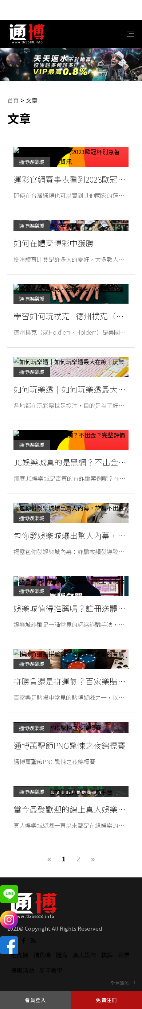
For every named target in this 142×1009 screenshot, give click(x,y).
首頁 (13, 100)
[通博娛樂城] (27, 32)
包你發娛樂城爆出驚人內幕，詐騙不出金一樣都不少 (69, 536)
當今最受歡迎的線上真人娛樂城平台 (69, 810)
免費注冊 (106, 1000)
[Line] (9, 894)
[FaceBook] (9, 945)
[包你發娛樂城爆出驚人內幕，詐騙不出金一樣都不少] (71, 513)
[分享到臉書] (23, 939)
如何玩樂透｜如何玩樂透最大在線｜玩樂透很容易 (69, 390)
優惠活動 (22, 970)
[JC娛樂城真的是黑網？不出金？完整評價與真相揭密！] (71, 440)
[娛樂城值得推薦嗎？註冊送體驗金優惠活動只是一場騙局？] (71, 586)
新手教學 (51, 970)
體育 (62, 954)
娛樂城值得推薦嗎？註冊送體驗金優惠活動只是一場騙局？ (69, 609)
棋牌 (107, 954)
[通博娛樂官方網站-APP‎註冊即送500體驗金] (71, 64)
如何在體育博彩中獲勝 (53, 243)
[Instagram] (9, 920)
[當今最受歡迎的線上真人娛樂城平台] (71, 791)
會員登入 (35, 1000)
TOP (129, 982)
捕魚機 (42, 954)
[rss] (33, 939)
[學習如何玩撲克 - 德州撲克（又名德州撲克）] (71, 294)
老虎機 (19, 954)
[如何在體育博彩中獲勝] (71, 225)
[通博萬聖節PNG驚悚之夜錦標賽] (71, 727)
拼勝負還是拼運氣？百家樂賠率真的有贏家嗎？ (69, 682)
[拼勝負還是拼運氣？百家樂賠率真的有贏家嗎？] (71, 659)
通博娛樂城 (31, 161)
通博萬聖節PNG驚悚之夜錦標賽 (69, 745)
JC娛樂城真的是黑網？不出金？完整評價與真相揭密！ (69, 463)
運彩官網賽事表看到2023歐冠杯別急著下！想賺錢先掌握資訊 (69, 180)
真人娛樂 (84, 954)
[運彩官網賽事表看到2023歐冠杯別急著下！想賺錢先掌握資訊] (71, 157)
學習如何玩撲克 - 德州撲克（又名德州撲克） (68, 317)
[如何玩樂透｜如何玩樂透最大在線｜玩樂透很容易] (71, 367)
